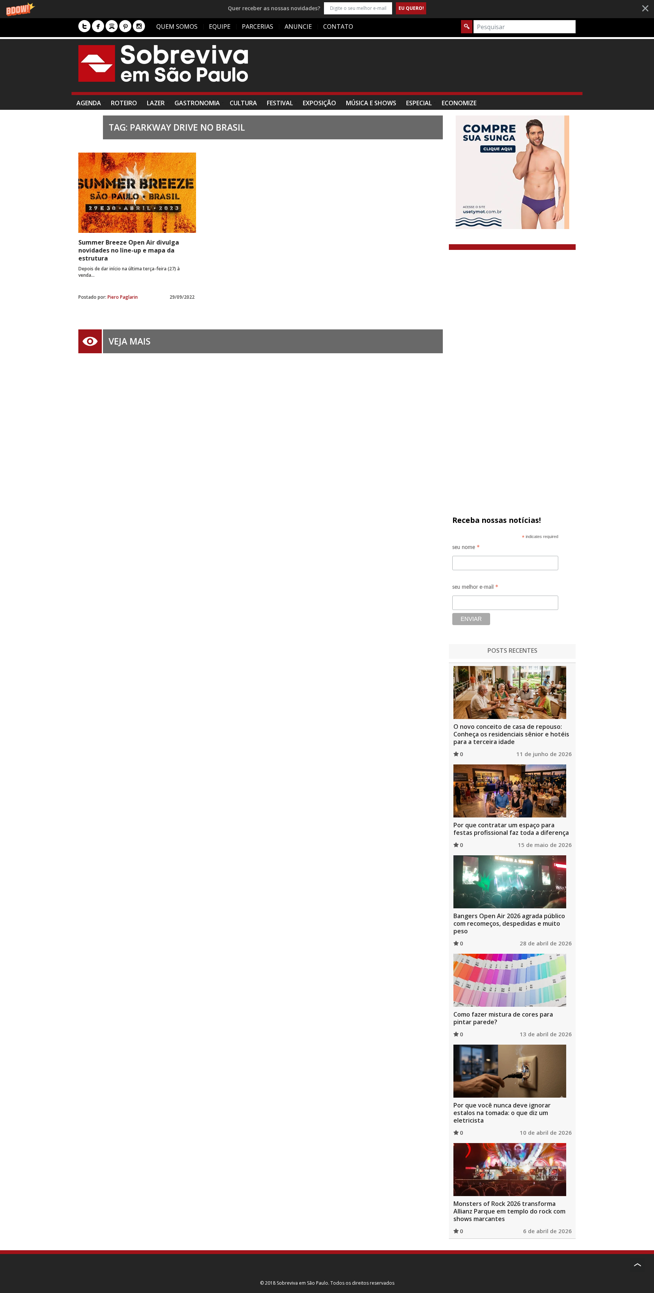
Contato (338, 26)
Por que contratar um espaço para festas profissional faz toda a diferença (511, 829)
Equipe (219, 26)
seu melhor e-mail (475, 588)
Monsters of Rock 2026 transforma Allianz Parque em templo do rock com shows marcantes (509, 1211)
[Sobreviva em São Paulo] (163, 63)
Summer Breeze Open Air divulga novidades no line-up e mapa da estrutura (128, 250)
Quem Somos (177, 26)
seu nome (466, 548)
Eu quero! (411, 8)
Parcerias (257, 26)
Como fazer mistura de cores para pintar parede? (503, 1018)
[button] (327, 8)
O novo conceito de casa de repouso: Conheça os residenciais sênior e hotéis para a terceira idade (511, 734)
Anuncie (298, 26)
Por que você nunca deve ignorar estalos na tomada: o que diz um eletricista (502, 1113)
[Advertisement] (438, 69)
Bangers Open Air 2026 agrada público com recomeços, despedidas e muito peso (509, 923)
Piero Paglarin (122, 297)
